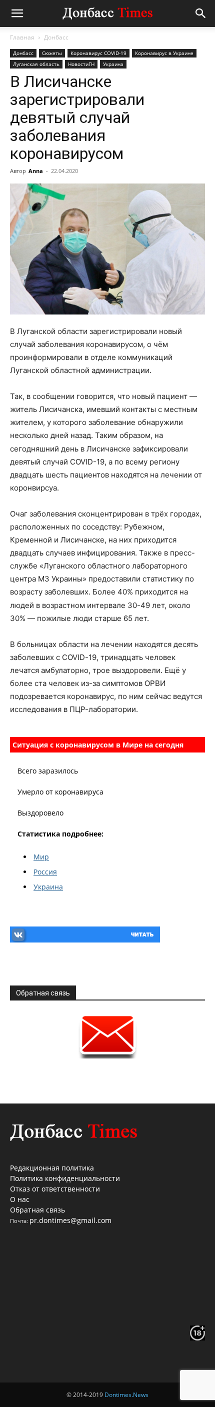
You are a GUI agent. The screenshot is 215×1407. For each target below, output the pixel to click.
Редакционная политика (52, 1167)
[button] (17, 13)
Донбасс (56, 37)
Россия (45, 871)
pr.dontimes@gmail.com (71, 1220)
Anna (35, 170)
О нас (20, 1199)
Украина (113, 64)
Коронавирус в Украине (164, 53)
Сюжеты (52, 53)
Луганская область (36, 64)
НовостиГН (81, 64)
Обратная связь (37, 1209)
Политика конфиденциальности (65, 1178)
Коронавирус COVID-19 (98, 53)
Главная (22, 37)
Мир (41, 857)
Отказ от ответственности (55, 1189)
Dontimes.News (126, 1394)
